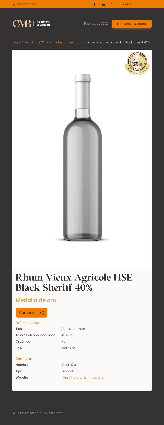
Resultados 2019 (36, 42)
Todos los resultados (68, 42)
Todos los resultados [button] (132, 23)
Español (126, 4)
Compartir (28, 313)
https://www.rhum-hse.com (82, 377)
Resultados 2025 (96, 23)
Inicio (16, 42)
